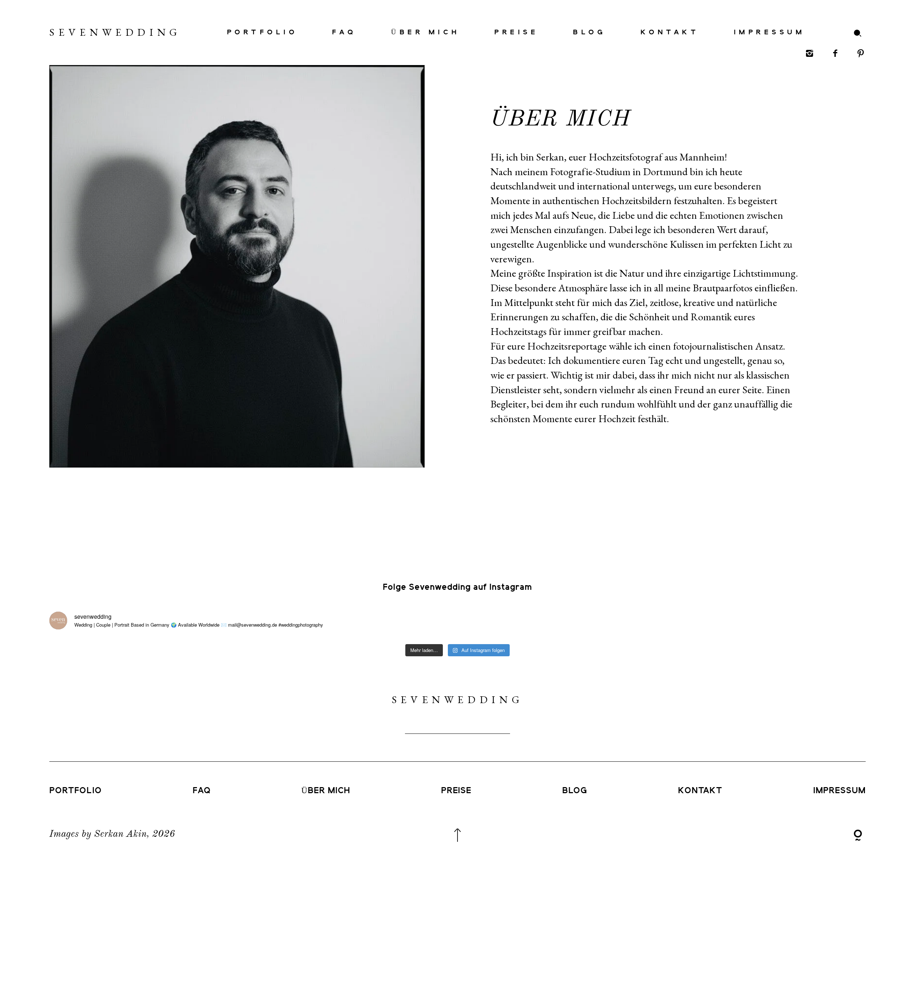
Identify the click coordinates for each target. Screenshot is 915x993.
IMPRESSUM (769, 32)
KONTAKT (669, 32)
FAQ (344, 32)
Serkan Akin (120, 834)
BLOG (589, 32)
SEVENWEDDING (91, 32)
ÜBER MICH (425, 32)
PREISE (516, 32)
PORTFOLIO (262, 32)
